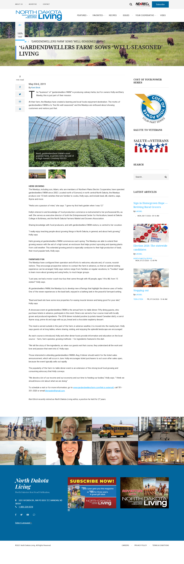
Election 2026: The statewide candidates (150, 247)
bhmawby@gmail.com (55, 391)
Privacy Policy (140, 545)
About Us (19, 4)
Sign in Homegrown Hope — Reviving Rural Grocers (150, 205)
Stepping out (141, 290)
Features (81, 15)
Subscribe (160, 4)
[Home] (38, 15)
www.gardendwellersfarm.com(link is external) (93, 387)
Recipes (113, 15)
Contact (46, 4)
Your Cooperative (145, 15)
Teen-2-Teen (138, 299)
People (149, 258)
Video (163, 15)
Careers (125, 545)
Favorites (98, 15)
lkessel (139, 211)
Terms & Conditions (160, 545)
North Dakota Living (32, 483)
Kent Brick (35, 87)
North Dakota (139, 258)
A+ (20, 25)
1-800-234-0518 (26, 507)
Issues (126, 15)
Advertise (33, 4)
